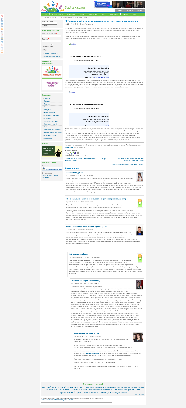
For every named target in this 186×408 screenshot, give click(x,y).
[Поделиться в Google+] (2, 16)
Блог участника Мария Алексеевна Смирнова (74, 17)
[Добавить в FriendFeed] (2, 48)
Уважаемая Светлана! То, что (87, 333)
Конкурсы (47, 110)
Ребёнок (119, 10)
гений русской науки (130, 387)
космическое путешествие (57, 389)
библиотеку (69, 147)
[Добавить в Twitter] (2, 22)
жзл (142, 387)
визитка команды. (116, 387)
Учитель (140, 10)
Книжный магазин (50, 135)
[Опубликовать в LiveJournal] (2, 32)
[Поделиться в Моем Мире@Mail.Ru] (2, 38)
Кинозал (125, 14)
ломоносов (91, 389)
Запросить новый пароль (52, 56)
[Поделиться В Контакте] (2, 25)
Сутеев (80, 387)
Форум (103, 14)
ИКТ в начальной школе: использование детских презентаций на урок (97, 199)
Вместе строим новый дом (53, 132)
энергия (124, 392)
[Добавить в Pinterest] (2, 45)
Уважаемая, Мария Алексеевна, (85, 281)
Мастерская (71, 14)
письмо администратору (50, 175)
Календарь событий (50, 124)
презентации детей (74, 173)
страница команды (109, 392)
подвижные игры (121, 389)
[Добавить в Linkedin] (2, 42)
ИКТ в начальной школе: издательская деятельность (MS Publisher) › (130, 159)
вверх (103, 159)
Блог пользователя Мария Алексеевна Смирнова (128, 164)
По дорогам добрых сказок (63, 387)
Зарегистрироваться (50, 53)
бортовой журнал (90, 387)
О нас (45, 14)
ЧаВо (134, 14)
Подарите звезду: (71, 150)
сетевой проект (75, 392)
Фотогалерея (114, 14)
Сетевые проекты (57, 14)
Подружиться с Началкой (52, 130)
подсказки (45, 177)
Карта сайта (48, 138)
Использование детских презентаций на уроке (86, 227)
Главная (46, 17)
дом (139, 387)
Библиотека (93, 14)
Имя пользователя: (49, 34)
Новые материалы (50, 112)
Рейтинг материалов (50, 127)
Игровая (82, 14)
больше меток (139, 394)
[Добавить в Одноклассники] (2, 29)
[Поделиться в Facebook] (2, 19)
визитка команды (103, 387)
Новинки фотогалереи (51, 115)
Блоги (54, 17)
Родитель (129, 10)
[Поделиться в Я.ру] (2, 35)
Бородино (46, 387)
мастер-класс (99, 389)
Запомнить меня (47, 46)
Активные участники (50, 121)
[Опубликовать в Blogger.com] (2, 51)
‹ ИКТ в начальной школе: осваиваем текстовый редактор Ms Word (81, 159)
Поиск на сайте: (47, 21)
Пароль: (45, 39)
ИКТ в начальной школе (79, 254)
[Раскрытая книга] (52, 89)
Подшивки (47, 118)
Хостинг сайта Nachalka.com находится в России (57, 400)
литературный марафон (78, 389)
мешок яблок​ (110, 389)
